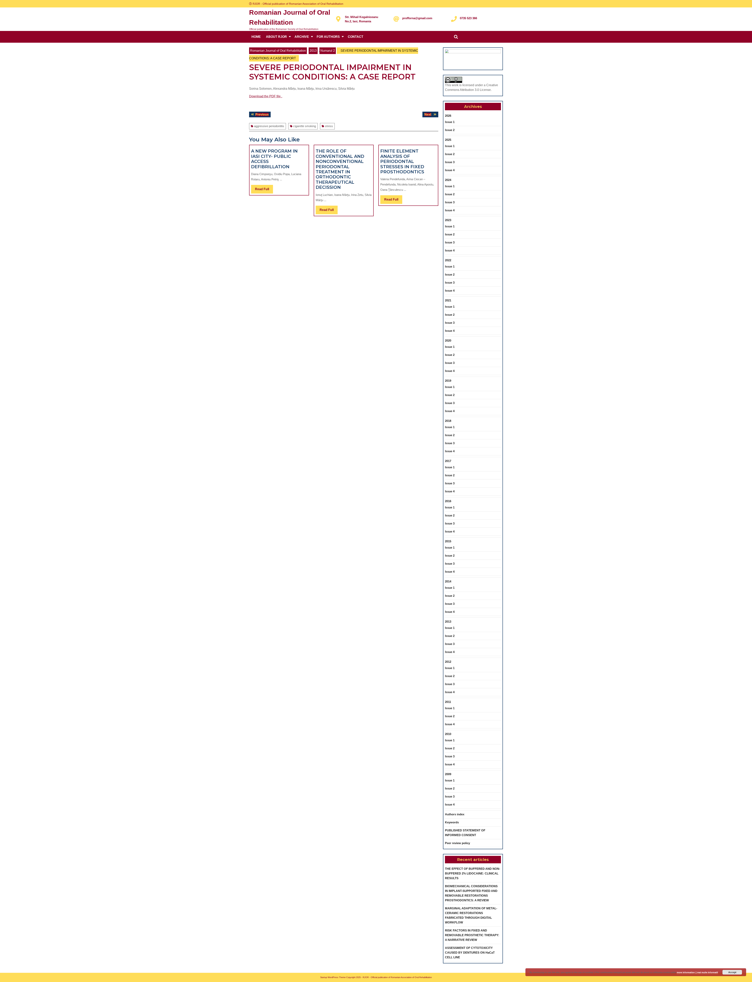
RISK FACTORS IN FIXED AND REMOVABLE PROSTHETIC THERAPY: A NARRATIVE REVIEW (472, 935)
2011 (448, 701)
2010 (448, 734)
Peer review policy (457, 843)
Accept (732, 972)
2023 (448, 220)
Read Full (264, 190)
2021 (448, 300)
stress (329, 126)
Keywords (452, 822)
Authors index (454, 814)
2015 (448, 541)
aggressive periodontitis (269, 126)
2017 (448, 461)
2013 (313, 50)
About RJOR (276, 36)
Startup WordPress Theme (333, 977)
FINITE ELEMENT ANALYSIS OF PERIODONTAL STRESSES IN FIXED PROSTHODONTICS (402, 161)
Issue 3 (450, 162)
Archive (302, 36)
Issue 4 (450, 170)
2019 (448, 380)
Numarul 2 (327, 50)
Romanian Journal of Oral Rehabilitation (278, 50)
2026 (448, 115)
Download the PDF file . (265, 96)
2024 (448, 180)
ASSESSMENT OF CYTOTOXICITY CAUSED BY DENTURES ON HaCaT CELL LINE (470, 952)
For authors (328, 36)
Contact (355, 36)
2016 (448, 501)
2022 (448, 260)
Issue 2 (450, 130)
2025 (448, 139)
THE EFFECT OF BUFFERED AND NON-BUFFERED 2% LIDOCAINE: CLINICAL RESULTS (472, 873)
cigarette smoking (304, 126)
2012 (448, 661)
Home (256, 36)
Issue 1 (450, 122)
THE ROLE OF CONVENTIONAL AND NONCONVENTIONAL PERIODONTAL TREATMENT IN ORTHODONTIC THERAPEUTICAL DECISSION (340, 169)
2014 (448, 581)
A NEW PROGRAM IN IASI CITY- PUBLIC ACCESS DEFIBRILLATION (274, 158)
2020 (448, 340)
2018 (448, 420)
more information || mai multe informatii (697, 972)
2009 (448, 774)
